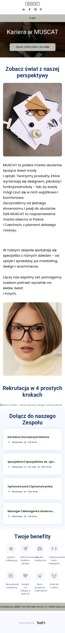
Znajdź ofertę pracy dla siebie (32, 47)
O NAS (32, 18)
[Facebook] (29, 9)
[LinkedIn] (24, 9)
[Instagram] (35, 9)
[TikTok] (41, 9)
